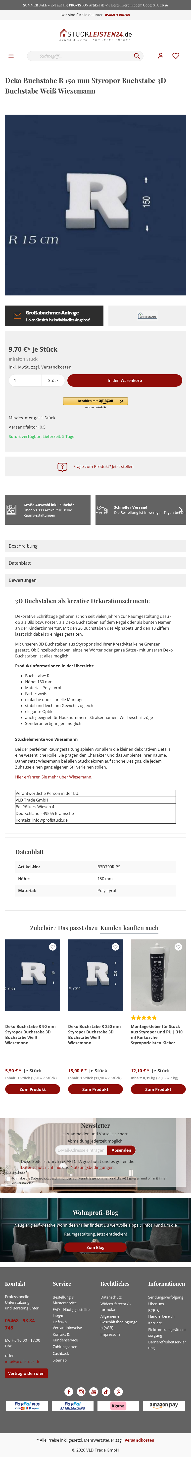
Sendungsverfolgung (165, 1297)
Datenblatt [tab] (20, 563)
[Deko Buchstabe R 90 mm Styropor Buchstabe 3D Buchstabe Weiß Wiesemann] (32, 975)
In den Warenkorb (125, 380)
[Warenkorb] (188, 50)
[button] (95, 403)
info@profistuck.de (22, 1361)
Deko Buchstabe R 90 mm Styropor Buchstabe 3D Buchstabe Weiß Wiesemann (30, 1035)
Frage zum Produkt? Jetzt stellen (103, 466)
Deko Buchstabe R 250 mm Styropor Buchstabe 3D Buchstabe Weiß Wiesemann (94, 1035)
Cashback (61, 1353)
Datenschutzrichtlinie (41, 1167)
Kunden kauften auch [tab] (129, 927)
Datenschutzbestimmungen (51, 1178)
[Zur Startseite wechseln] (95, 35)
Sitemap (60, 1360)
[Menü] (11, 56)
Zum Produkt (33, 1089)
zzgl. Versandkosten (51, 367)
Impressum (110, 1334)
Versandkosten (139, 1440)
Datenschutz (111, 1297)
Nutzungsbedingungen (92, 1167)
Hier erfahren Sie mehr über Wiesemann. (53, 777)
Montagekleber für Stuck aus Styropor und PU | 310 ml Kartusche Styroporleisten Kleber (157, 1035)
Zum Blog (95, 1247)
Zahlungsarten (65, 1346)
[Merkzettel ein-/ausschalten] (52, 947)
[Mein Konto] (161, 55)
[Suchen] (137, 56)
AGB (125, 1178)
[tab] (95, 546)
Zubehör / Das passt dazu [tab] (64, 927)
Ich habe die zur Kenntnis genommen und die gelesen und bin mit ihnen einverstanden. (89, 1180)
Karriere (155, 1322)
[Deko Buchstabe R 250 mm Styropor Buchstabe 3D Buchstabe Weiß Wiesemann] (95, 975)
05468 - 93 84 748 (20, 1324)
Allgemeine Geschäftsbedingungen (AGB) (118, 1322)
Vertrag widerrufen (26, 1373)
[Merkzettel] (176, 55)
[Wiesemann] (147, 315)
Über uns (156, 1303)
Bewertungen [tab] (23, 580)
